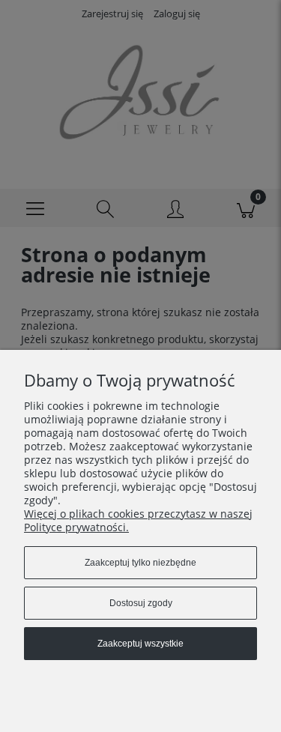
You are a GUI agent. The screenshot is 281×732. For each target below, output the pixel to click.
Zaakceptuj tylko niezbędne (140, 562)
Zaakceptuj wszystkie (140, 643)
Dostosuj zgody (140, 603)
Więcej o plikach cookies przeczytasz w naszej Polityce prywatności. (138, 520)
